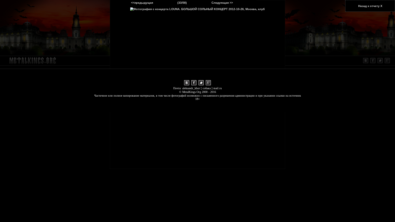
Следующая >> (222, 2)
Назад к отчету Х (370, 6)
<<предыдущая (142, 2)
